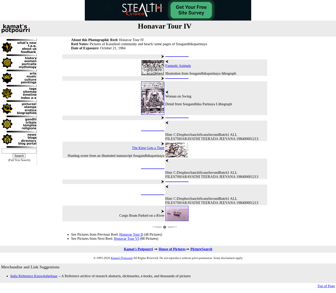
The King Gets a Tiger (148, 148)
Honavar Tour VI (126, 238)
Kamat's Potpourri (138, 249)
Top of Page (326, 286)
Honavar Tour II (131, 234)
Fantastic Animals (178, 66)
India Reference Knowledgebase (33, 276)
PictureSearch (201, 249)
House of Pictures (172, 249)
